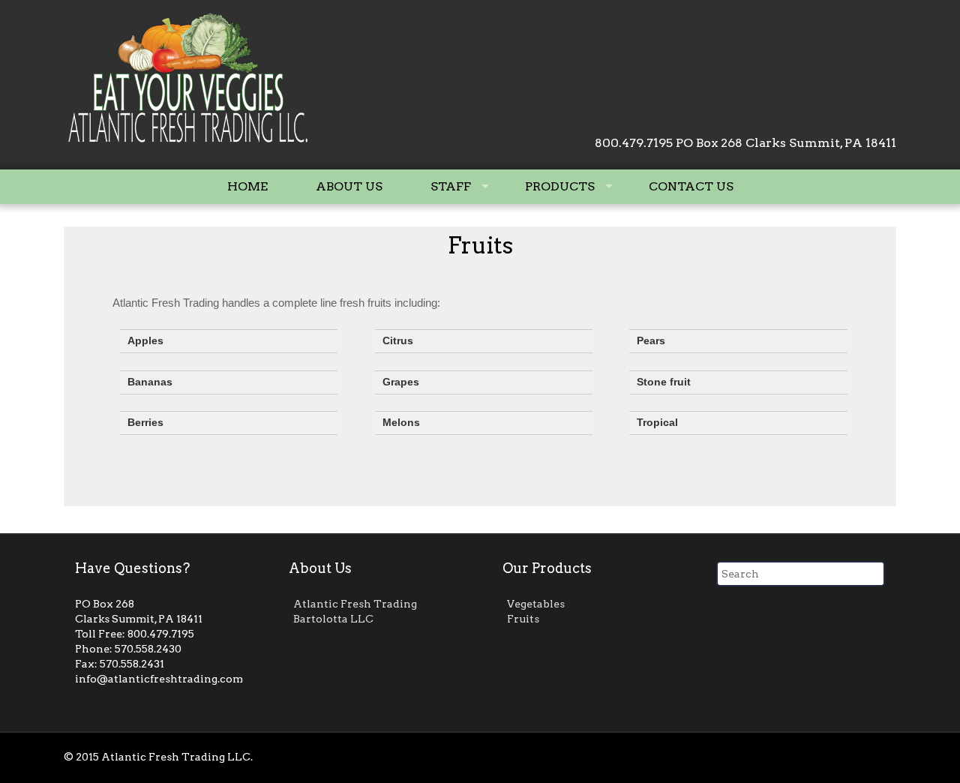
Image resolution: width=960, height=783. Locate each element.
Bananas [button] (150, 382)
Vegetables (536, 604)
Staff (450, 186)
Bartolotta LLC (333, 619)
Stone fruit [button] (664, 382)
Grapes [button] (400, 382)
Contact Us (691, 186)
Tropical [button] (657, 422)
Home (247, 186)
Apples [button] (146, 340)
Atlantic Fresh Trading (355, 604)
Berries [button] (146, 422)
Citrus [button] (397, 340)
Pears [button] (651, 340)
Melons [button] (401, 422)
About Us (349, 186)
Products (560, 186)
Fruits (480, 245)
